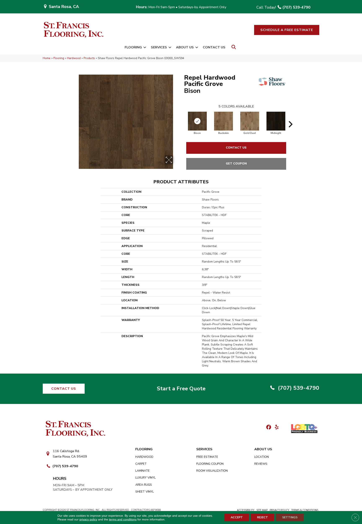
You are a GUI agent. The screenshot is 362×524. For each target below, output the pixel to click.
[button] (286, 30)
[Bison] (197, 121)
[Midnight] (275, 121)
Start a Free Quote (181, 388)
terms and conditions (123, 519)
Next (290, 118)
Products (89, 58)
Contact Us (214, 47)
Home (46, 58)
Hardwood (74, 58)
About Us (185, 47)
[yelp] (275, 427)
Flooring (133, 47)
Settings (289, 517)
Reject (262, 517)
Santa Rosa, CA (64, 6)
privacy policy (88, 519)
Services (159, 47)
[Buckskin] (223, 121)
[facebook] (268, 427)
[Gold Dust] (249, 121)
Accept (237, 517)
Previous (182, 118)
